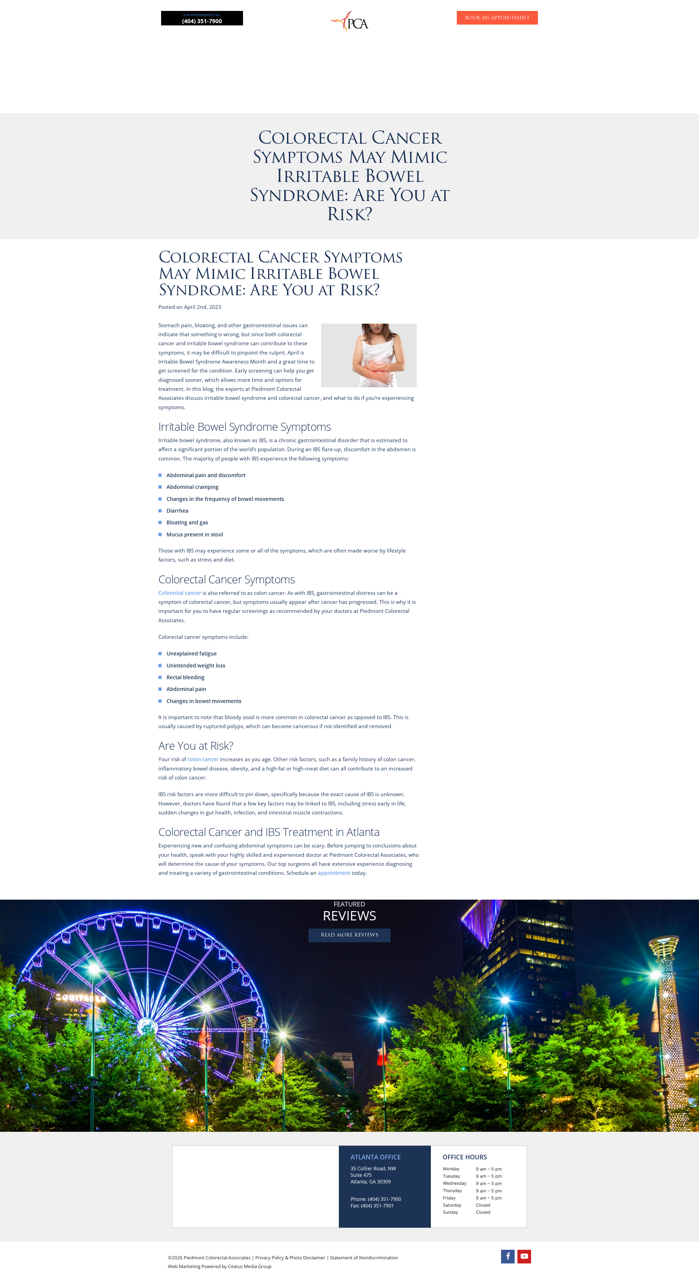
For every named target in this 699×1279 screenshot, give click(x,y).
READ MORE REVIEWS (349, 935)
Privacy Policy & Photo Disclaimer (290, 1257)
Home (193, 36)
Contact (504, 36)
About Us (223, 36)
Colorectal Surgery (267, 36)
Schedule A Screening (542, 655)
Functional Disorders (423, 36)
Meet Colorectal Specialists (515, 519)
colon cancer (203, 759)
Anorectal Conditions (323, 36)
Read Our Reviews (515, 385)
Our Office (470, 36)
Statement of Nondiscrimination (364, 1257)
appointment (334, 872)
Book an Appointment (497, 18)
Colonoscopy (373, 36)
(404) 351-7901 (377, 1205)
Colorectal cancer (179, 592)
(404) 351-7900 (202, 21)
